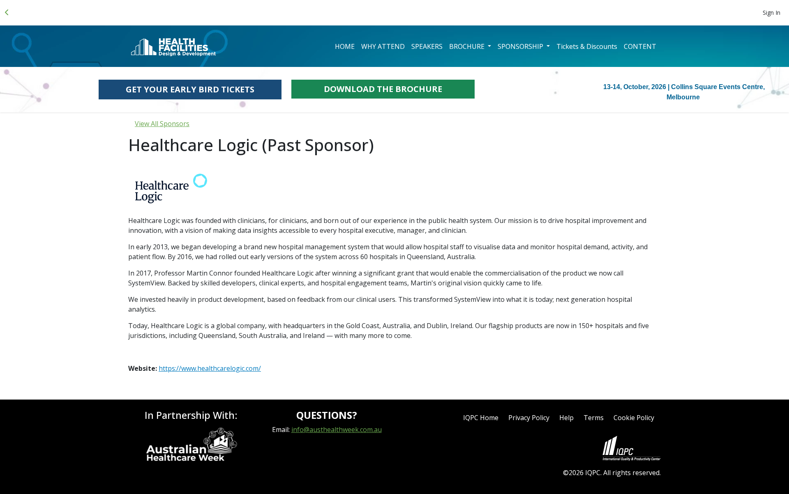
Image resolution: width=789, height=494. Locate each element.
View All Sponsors (162, 123)
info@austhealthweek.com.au (336, 429)
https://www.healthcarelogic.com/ (210, 368)
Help (566, 417)
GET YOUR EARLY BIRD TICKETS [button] (190, 89)
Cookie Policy (634, 417)
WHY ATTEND (383, 46)
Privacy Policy (528, 417)
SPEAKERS (427, 46)
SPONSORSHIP (521, 46)
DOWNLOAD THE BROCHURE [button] (383, 88)
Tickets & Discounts (586, 46)
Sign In (771, 12)
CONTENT (640, 46)
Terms (594, 417)
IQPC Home (480, 417)
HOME (345, 46)
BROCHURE (467, 46)
